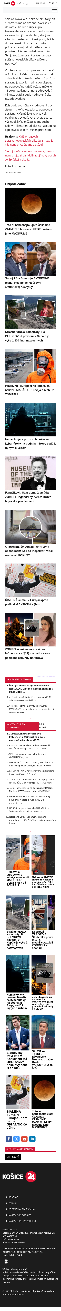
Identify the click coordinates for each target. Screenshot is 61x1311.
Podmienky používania (21, 1209)
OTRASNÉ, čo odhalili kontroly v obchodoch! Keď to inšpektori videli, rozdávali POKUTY (31, 764)
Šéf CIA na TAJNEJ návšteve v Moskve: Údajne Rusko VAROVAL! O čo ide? (31, 772)
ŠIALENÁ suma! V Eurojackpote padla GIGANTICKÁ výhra (27, 755)
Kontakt (13, 1197)
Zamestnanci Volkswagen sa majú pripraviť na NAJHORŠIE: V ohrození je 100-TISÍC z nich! (32, 781)
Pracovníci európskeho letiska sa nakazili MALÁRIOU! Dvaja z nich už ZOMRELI (29, 747)
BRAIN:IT (19, 1294)
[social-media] (5, 1261)
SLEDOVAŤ (12, 1157)
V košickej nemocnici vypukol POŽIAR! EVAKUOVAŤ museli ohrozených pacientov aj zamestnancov (31, 709)
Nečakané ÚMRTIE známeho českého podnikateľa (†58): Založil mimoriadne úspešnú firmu (32, 820)
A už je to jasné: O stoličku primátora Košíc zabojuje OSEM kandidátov (30, 699)
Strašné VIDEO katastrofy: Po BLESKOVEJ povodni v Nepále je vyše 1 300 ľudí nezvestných (29, 799)
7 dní (41, 724)
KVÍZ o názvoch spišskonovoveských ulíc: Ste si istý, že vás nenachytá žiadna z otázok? (29, 140)
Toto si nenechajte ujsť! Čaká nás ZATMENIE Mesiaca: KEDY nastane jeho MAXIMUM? (31, 789)
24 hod (42, 727)
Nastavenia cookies (19, 1215)
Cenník (12, 1203)
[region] (26, 4)
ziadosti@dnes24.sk (12, 1255)
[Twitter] (16, 1139)
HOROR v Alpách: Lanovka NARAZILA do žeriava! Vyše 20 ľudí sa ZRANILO (29, 810)
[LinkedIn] (32, 1139)
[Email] (24, 1139)
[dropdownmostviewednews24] (30, 831)
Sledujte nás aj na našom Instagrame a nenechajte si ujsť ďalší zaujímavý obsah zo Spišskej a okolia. (30, 155)
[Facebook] (8, 1139)
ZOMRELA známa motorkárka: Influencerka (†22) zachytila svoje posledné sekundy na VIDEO (27, 737)
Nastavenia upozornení (22, 1220)
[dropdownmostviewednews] (30, 718)
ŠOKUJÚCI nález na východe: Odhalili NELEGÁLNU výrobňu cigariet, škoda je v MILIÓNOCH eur (31, 688)
